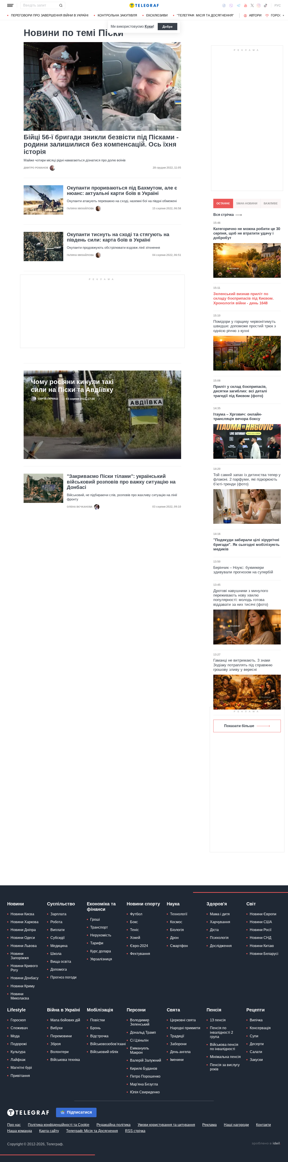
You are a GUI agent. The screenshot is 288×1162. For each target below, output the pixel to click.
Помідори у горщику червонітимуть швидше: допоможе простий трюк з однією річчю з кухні (244, 326)
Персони (136, 1009)
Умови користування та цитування (166, 1125)
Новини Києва (22, 914)
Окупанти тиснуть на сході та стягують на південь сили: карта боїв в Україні (118, 237)
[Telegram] (238, 5)
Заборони (178, 1044)
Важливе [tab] (271, 203)
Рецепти (255, 1009)
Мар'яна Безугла (144, 1084)
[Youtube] (245, 5)
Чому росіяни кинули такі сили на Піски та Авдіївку (72, 385)
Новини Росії (260, 930)
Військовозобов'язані (108, 1044)
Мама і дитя (220, 914)
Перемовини (61, 1036)
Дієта (214, 930)
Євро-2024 (139, 946)
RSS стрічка (135, 1131)
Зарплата (58, 914)
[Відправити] (60, 5)
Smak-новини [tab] (246, 203)
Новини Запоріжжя (20, 956)
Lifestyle (16, 1009)
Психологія (219, 938)
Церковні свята (183, 1020)
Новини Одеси (23, 938)
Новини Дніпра (23, 930)
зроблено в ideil (266, 1143)
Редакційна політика (113, 1125)
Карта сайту (49, 1131)
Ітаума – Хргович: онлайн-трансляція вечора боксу (237, 416)
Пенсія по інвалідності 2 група (221, 1032)
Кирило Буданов (143, 1068)
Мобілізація (100, 1009)
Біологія (177, 930)
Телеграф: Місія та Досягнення (92, 1131)
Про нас (14, 1125)
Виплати (57, 930)
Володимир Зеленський (139, 1022)
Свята (173, 1009)
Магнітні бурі (21, 1067)
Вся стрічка (223, 215)
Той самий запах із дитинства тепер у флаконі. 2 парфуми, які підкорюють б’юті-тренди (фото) (247, 479)
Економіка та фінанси (101, 906)
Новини (15, 903)
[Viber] (231, 5)
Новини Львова (24, 946)
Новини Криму (23, 986)
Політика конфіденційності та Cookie (58, 1125)
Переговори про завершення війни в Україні (49, 15)
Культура (18, 1052)
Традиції (177, 1036)
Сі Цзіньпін (139, 1040)
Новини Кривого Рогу (24, 968)
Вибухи (56, 1028)
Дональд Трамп (143, 1032)
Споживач (19, 1028)
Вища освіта (60, 961)
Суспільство (61, 903)
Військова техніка (65, 1060)
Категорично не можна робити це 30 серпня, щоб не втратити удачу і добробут (246, 233)
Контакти (263, 1125)
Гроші (95, 919)
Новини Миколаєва (20, 996)
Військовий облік (104, 1052)
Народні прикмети (185, 1028)
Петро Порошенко (145, 1076)
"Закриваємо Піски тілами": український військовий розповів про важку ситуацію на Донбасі (121, 482)
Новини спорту (143, 903)
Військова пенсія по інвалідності (224, 1047)
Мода (15, 1036)
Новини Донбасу (24, 978)
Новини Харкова (24, 922)
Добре (167, 26)
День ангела (180, 1052)
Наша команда (19, 1131)
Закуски (256, 1060)
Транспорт (99, 927)
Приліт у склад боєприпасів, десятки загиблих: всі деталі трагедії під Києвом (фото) (240, 391)
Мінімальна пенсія (225, 1057)
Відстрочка (99, 1036)
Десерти (257, 1044)
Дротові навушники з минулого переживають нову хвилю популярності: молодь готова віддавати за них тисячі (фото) (240, 598)
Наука (173, 903)
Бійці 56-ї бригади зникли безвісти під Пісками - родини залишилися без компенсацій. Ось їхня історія (101, 144)
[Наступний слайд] (283, 15)
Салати (256, 1052)
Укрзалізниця (101, 959)
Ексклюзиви (157, 15)
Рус (277, 5)
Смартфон (179, 946)
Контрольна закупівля (117, 15)
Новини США (261, 922)
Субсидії (57, 938)
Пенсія (214, 1009)
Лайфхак (18, 1060)
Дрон (174, 938)
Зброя (55, 1044)
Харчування (220, 922)
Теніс (134, 930)
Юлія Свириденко (145, 1092)
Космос (176, 922)
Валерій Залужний (145, 1060)
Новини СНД (260, 938)
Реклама (209, 1125)
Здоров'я (217, 903)
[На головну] (144, 5)
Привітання (20, 1076)
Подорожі (19, 1044)
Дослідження (221, 946)
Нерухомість (100, 935)
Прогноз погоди (63, 977)
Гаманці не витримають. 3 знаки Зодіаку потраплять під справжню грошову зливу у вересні (242, 665)
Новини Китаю (262, 946)
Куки (149, 26)
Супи (254, 1036)
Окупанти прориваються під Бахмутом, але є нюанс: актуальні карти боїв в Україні (122, 190)
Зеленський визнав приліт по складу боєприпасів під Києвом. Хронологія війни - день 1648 (243, 298)
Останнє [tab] (223, 203)
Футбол (136, 914)
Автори (255, 15)
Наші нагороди (236, 1125)
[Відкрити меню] (10, 5)
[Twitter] (252, 5)
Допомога (58, 969)
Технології (178, 914)
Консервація (260, 1028)
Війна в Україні (63, 1009)
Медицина (59, 946)
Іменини (177, 1060)
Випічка (256, 1020)
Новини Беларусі (264, 954)
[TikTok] (265, 5)
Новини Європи (263, 914)
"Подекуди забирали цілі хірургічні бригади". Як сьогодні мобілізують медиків (246, 544)
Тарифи (96, 943)
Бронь (95, 1028)
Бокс (134, 922)
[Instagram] (258, 5)
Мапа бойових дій (65, 1020)
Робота (56, 922)
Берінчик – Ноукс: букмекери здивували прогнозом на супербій (243, 569)
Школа (55, 954)
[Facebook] (224, 5)
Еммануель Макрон (139, 1050)
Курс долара (100, 951)
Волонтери (59, 1052)
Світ (251, 903)
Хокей (135, 938)
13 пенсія (218, 1020)
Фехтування (140, 954)
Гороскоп (18, 1020)
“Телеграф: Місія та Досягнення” (205, 15)
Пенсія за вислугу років (225, 1067)
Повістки (97, 1020)
